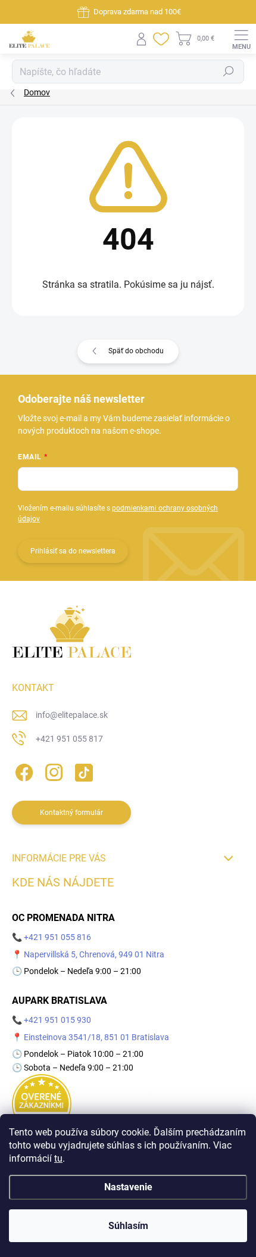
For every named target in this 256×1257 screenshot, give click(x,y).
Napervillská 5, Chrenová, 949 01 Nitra (94, 954)
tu (58, 1158)
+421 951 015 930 (57, 1020)
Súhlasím (128, 1225)
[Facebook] (22, 770)
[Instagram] (52, 770)
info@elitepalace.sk (72, 715)
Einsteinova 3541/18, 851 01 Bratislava (96, 1037)
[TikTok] (81, 770)
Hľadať (228, 71)
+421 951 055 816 (57, 937)
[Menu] (241, 39)
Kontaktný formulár (71, 812)
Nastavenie (128, 1187)
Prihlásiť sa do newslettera (72, 551)
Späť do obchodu (136, 351)
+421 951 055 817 (69, 738)
